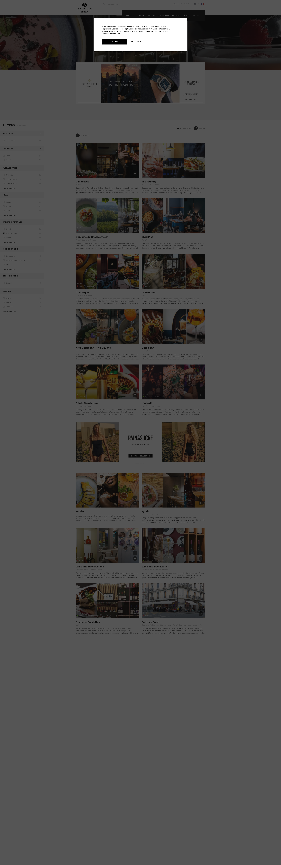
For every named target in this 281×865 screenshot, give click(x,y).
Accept (115, 41)
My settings (136, 41)
